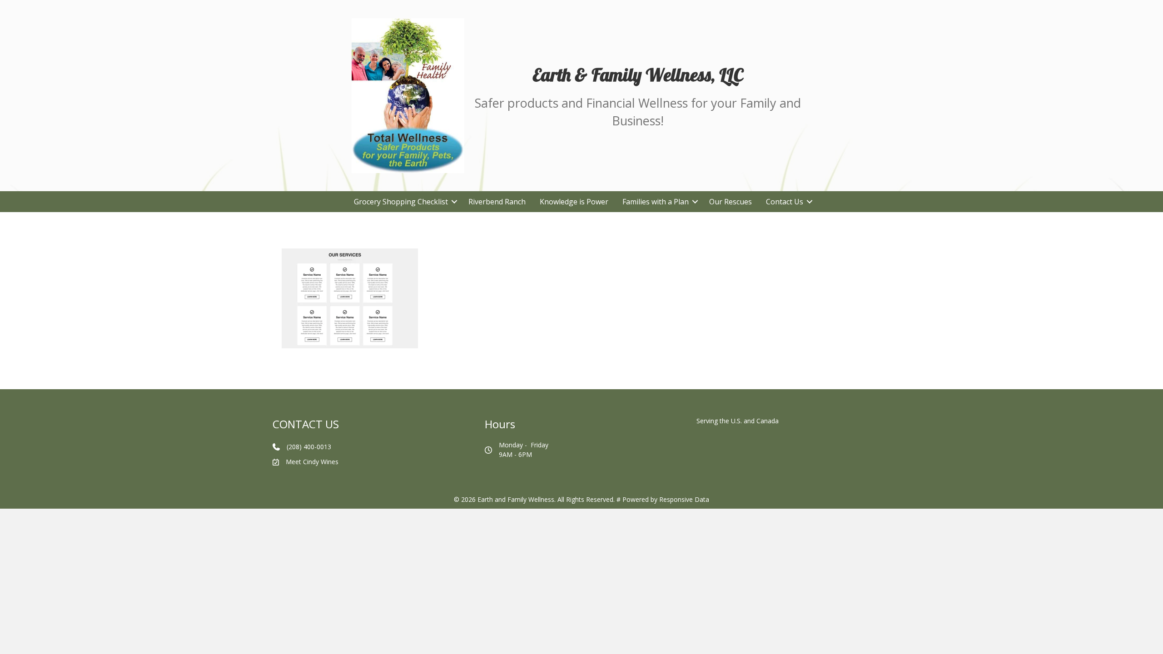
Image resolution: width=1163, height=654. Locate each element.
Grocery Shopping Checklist (401, 202)
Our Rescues (730, 202)
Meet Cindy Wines (312, 461)
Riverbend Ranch (497, 202)
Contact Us (784, 202)
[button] (454, 201)
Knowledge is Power (574, 202)
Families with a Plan (655, 202)
